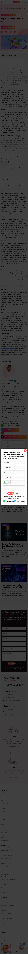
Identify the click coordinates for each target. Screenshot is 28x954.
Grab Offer (10, 493)
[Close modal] (25, 450)
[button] (4, 472)
